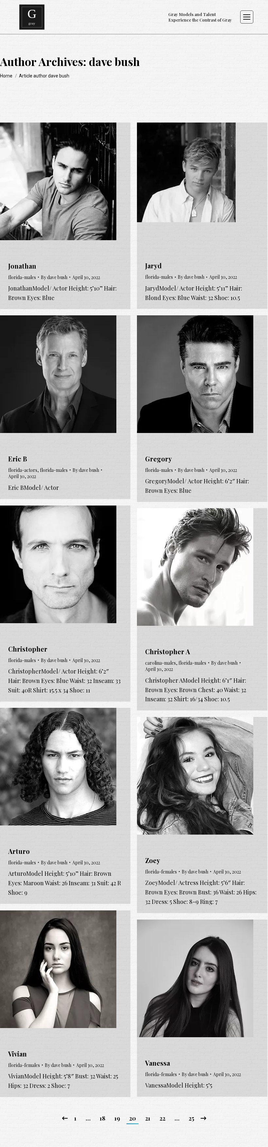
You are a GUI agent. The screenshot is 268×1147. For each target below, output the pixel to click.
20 (132, 1118)
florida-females (161, 872)
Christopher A (167, 651)
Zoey (152, 860)
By (54, 277)
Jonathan (22, 265)
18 (102, 1118)
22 (162, 1118)
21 (147, 1118)
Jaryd (153, 265)
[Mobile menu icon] (246, 17)
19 (117, 1118)
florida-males (22, 277)
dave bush (114, 61)
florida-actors (22, 470)
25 (191, 1118)
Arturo (19, 851)
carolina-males (160, 663)
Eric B (17, 458)
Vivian (17, 1053)
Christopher (27, 648)
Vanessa (157, 1062)
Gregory (158, 458)
